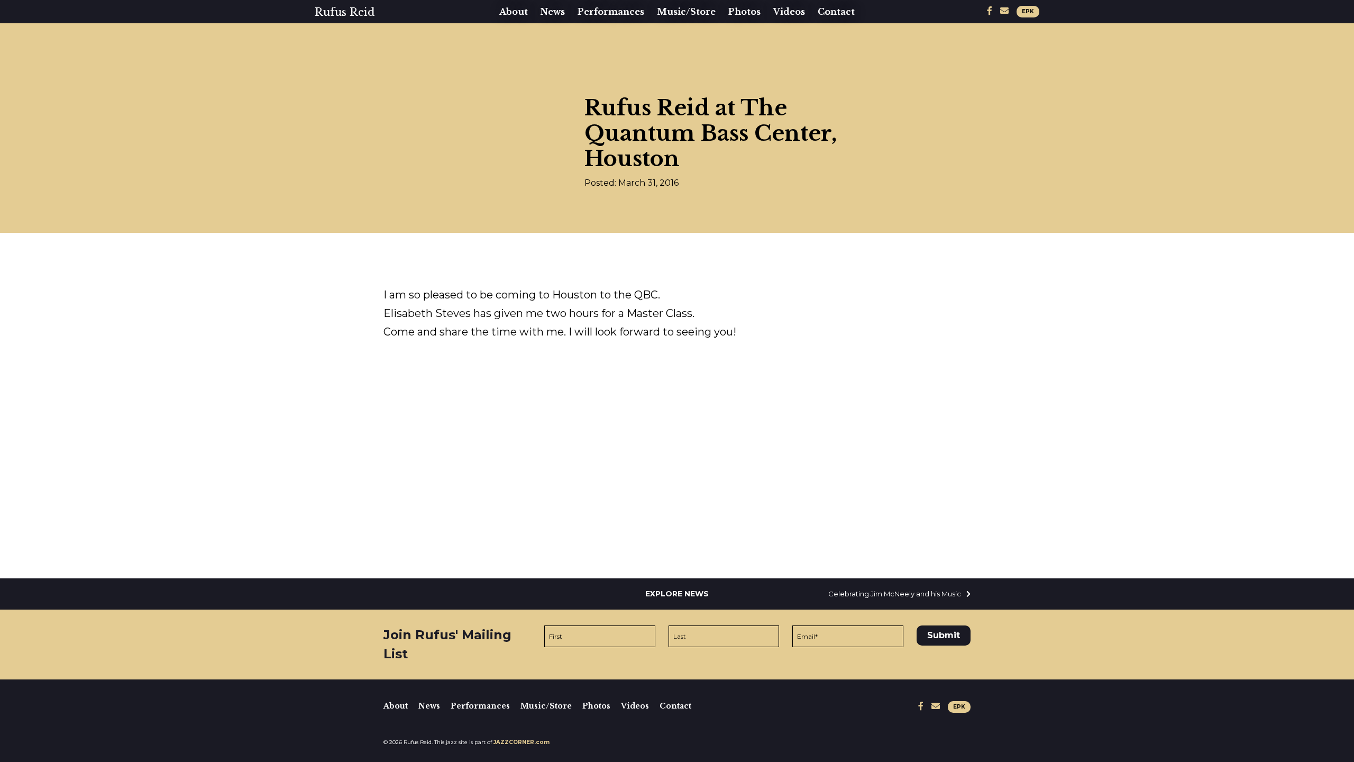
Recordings (689, 39)
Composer (528, 90)
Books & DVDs (697, 56)
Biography (528, 39)
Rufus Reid (345, 12)
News (553, 11)
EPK (1028, 11)
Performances (611, 11)
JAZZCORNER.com (521, 742)
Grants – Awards (544, 107)
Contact (836, 11)
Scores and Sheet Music (720, 73)
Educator (525, 73)
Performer (530, 56)
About (513, 11)
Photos (744, 11)
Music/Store (686, 11)
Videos (789, 11)
